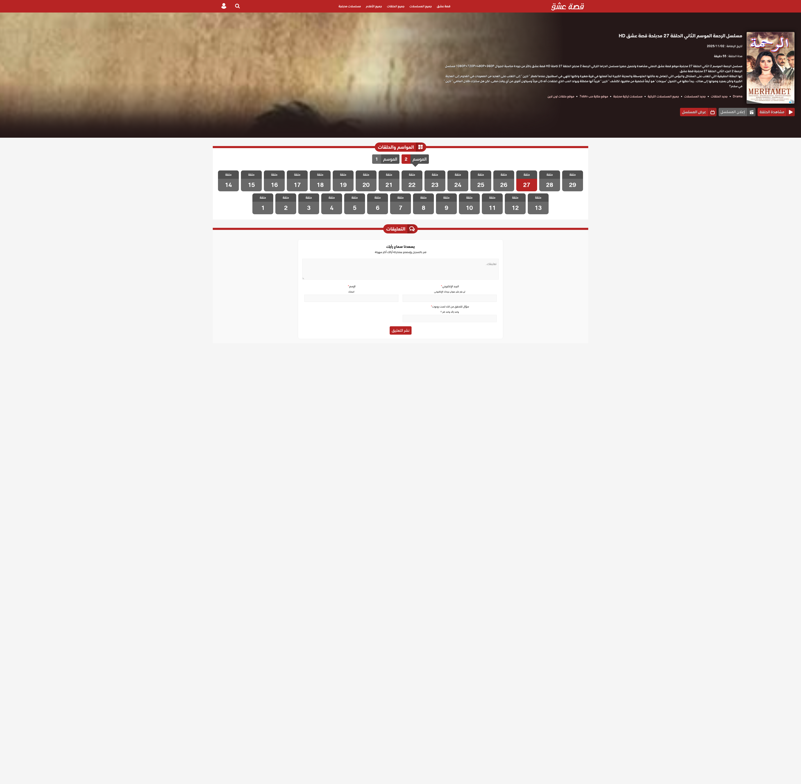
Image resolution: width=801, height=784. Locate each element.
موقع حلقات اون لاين (561, 96)
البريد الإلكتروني (450, 286)
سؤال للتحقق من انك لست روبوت (450, 306)
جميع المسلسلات (420, 6)
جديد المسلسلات (695, 96)
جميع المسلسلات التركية (663, 96)
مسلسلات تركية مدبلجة (627, 96)
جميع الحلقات (395, 6)
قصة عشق (443, 6)
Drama (737, 96)
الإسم (351, 286)
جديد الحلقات (719, 96)
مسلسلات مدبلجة (350, 6)
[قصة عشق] (567, 6)
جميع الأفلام (374, 6)
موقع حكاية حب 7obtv (593, 96)
